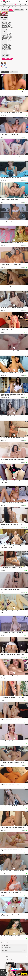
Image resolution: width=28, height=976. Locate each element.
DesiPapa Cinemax (5, 397)
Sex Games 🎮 (23, 4)
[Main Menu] (1, 1)
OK (24, 972)
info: (7, 956)
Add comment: (5, 945)
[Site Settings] (26, 1)
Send (24, 950)
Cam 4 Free (5, 9)
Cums (3, 137)
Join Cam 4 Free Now (6, 58)
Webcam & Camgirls (19, 9)
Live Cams (5, 4)
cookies (19, 970)
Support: (9, 959)
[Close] (26, 972)
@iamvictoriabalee (5, 56)
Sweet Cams (4, 115)
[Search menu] (20, 1)
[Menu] (23, 1)
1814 (10, 9)
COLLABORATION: (10, 962)
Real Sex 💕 (14, 4)
